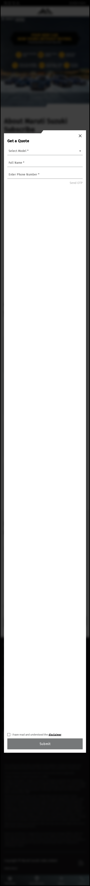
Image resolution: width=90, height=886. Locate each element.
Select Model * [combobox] (18, 151)
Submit (45, 744)
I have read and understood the (36, 734)
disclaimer (55, 734)
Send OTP (76, 183)
